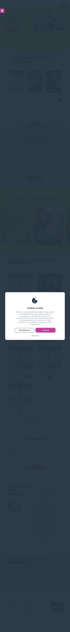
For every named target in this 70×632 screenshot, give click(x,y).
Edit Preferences (24, 330)
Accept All (45, 330)
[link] (2, 11)
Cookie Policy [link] (35, 335)
